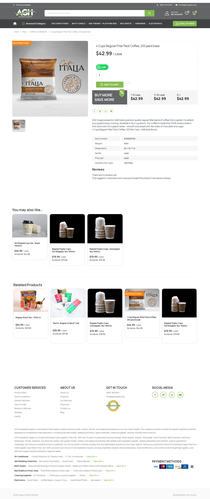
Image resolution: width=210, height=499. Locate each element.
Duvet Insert (67, 461)
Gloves (82, 475)
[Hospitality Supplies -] (25, 13)
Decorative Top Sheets (49, 461)
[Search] (149, 13)
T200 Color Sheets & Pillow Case (87, 470)
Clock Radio (32, 480)
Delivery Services (22, 400)
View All (90, 456)
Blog (62, 412)
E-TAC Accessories (74, 456)
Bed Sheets (126, 23)
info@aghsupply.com (187, 5)
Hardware (140, 23)
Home (16, 32)
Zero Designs (192, 495)
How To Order (20, 404)
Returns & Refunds (22, 408)
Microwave (96, 480)
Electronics (155, 23)
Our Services (66, 400)
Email (111, 111)
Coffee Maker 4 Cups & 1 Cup (54, 480)
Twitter (100, 111)
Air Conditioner (60, 23)
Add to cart (111, 84)
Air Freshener (39, 475)
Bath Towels (78, 23)
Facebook (94, 111)
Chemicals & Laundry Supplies (62, 475)
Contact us (65, 408)
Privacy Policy (20, 392)
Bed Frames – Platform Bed (103, 23)
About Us (64, 392)
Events (17, 416)
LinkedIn (105, 111)
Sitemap (18, 412)
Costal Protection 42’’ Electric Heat (47, 456)
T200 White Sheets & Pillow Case (55, 470)
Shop (24, 32)
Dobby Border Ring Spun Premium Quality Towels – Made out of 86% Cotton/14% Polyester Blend (71, 466)
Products (64, 396)
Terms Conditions (22, 396)
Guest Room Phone (78, 480)
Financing (64, 404)
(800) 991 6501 (165, 5)
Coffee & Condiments (38, 32)
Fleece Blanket (83, 461)
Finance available (23, 5)
